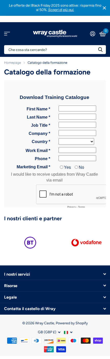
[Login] (92, 34)
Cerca (100, 49)
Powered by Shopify (72, 323)
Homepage (12, 63)
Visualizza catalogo (7, 33)
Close (104, 8)
